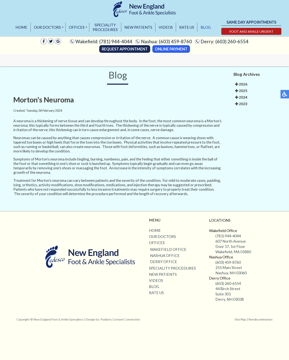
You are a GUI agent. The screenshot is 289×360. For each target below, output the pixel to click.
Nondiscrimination (260, 319)
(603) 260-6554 (231, 41)
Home (21, 27)
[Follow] (51, 43)
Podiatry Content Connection (120, 319)
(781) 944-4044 (115, 41)
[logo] (144, 9)
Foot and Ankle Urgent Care (251, 32)
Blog (206, 27)
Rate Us (186, 27)
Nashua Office (165, 255)
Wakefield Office (168, 249)
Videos (166, 27)
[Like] (44, 43)
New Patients (138, 27)
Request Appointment (125, 49)
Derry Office (163, 261)
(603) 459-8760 (175, 41)
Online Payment (171, 49)
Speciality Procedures (105, 27)
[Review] (58, 43)
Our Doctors (47, 27)
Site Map (240, 319)
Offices (76, 27)
